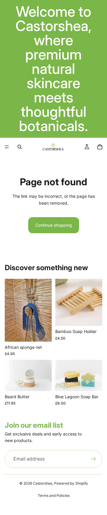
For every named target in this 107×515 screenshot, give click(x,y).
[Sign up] (93, 459)
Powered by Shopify (71, 483)
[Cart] (99, 146)
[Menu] (7, 147)
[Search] (19, 146)
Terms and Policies (54, 495)
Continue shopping (53, 225)
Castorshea (42, 483)
